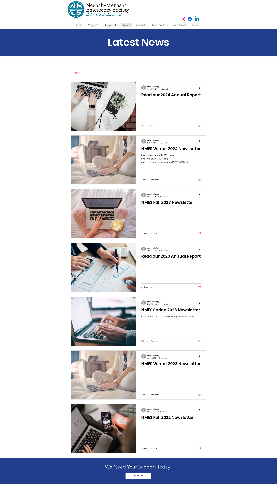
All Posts (76, 72)
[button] (202, 73)
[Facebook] (190, 19)
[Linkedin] (197, 19)
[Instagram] (183, 19)
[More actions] (200, 87)
